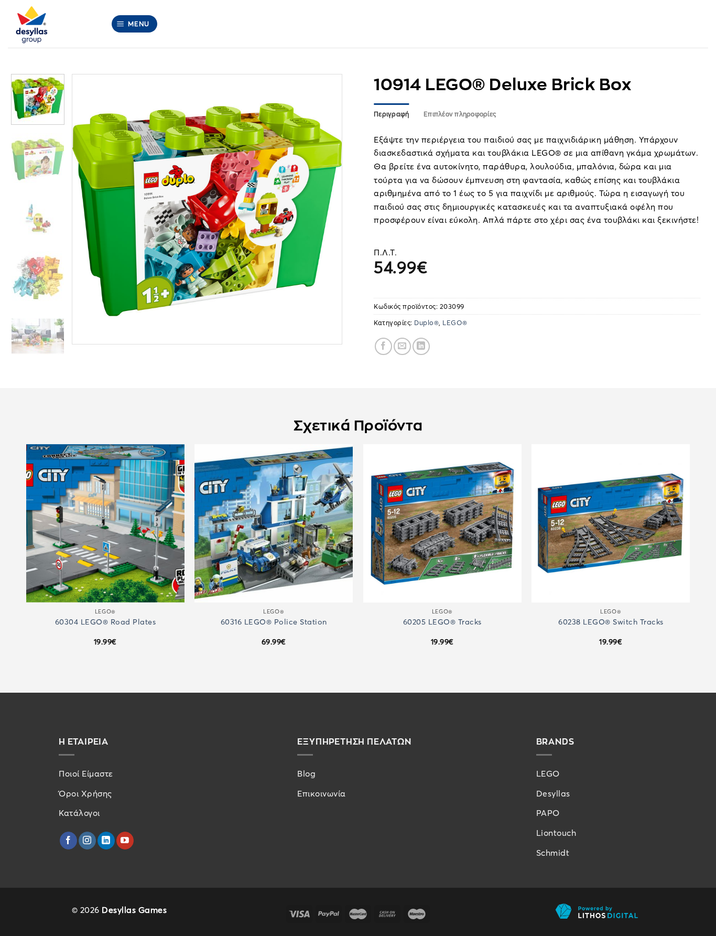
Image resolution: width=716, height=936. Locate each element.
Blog (306, 773)
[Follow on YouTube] (125, 840)
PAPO (548, 813)
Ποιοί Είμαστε (86, 773)
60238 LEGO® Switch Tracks (611, 621)
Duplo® (426, 322)
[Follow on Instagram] (87, 840)
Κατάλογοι (79, 813)
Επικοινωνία (321, 793)
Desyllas (553, 793)
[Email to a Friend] (402, 346)
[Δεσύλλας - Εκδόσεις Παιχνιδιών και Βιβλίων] (51, 24)
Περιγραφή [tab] (391, 114)
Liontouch (556, 832)
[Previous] (90, 209)
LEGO (548, 773)
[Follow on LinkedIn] (106, 840)
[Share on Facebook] (383, 346)
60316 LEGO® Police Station (274, 621)
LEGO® (455, 322)
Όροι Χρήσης (85, 793)
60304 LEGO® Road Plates (105, 621)
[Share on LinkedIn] (421, 346)
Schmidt (553, 852)
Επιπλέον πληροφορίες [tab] (460, 114)
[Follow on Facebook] (68, 840)
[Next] (323, 209)
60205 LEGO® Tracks (442, 621)
